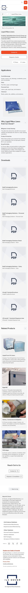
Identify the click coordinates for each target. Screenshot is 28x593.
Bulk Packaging (7, 536)
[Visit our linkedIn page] (9, 543)
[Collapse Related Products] (25, 328)
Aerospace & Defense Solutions (11, 539)
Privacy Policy (6, 561)
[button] (14, 70)
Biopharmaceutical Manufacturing (12, 526)
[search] (22, 2)
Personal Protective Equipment (11, 532)
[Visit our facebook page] (17, 543)
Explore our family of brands (11, 550)
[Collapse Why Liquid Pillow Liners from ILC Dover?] (25, 122)
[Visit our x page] (13, 543)
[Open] (25, 8)
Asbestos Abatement (9, 534)
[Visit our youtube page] (21, 543)
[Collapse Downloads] (25, 160)
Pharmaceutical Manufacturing (11, 524)
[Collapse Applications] (25, 70)
